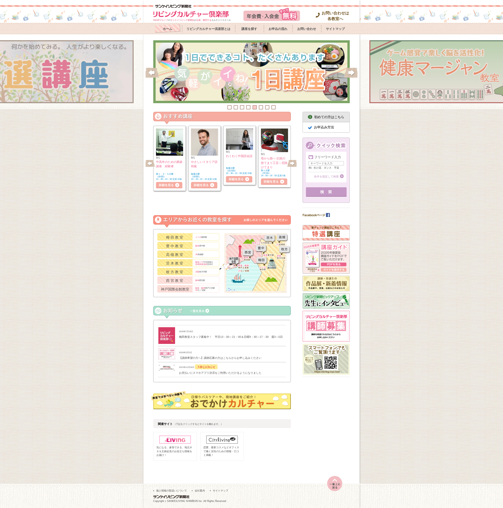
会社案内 (200, 490)
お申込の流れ (278, 28)
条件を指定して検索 (326, 176)
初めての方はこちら (329, 117)
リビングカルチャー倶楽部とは (208, 28)
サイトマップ (335, 28)
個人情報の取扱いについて (171, 490)
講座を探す (249, 28)
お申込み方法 (324, 127)
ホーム (167, 28)
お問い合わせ (306, 28)
